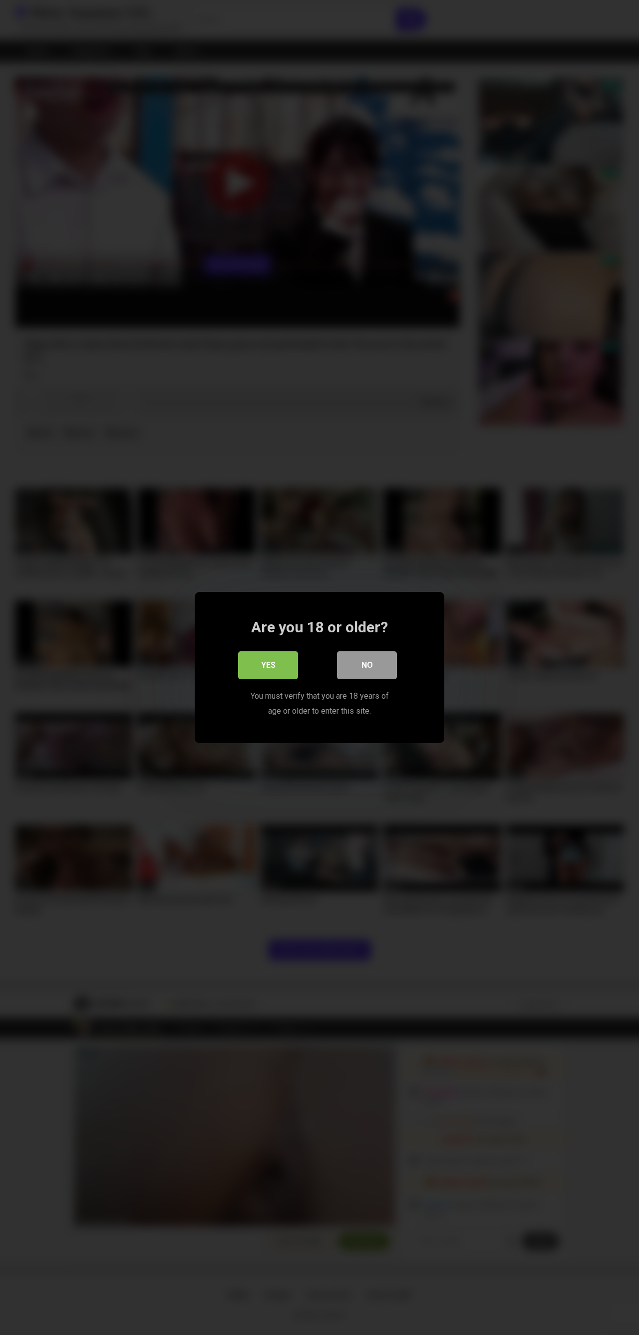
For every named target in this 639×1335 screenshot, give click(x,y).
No (367, 665)
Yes (268, 665)
